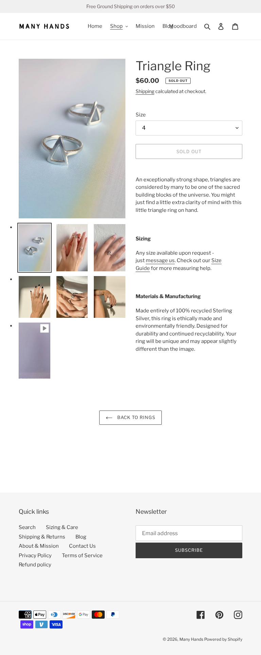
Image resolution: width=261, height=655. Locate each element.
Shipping (145, 91)
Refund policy (35, 565)
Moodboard (183, 26)
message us (160, 260)
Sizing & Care (62, 527)
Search (27, 527)
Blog (80, 537)
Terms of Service (82, 555)
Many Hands (191, 639)
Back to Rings (136, 417)
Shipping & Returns (42, 537)
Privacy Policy (35, 555)
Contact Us (82, 546)
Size (141, 115)
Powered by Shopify (223, 639)
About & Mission (39, 546)
